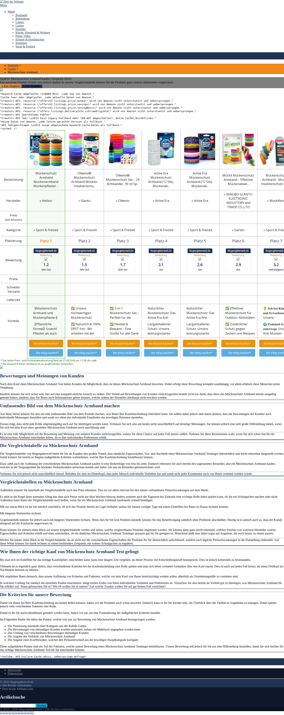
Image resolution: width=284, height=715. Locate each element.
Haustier (20, 29)
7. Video (119, 663)
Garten (19, 25)
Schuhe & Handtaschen (29, 39)
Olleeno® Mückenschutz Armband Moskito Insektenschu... (84, 179)
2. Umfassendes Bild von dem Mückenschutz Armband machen (94, 660)
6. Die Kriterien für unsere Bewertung (90, 663)
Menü (11, 11)
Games (19, 22)
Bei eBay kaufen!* (47, 353)
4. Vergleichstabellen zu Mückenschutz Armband (226, 660)
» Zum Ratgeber (32, 86)
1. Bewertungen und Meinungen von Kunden (28, 660)
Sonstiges (21, 43)
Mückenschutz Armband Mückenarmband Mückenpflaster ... (46, 179)
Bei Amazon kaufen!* (46, 343)
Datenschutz (15, 673)
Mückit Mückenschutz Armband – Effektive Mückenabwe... (238, 179)
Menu (3, 5)
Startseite (13, 65)
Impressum (14, 670)
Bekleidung (22, 18)
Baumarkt (21, 15)
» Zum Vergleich (11, 86)
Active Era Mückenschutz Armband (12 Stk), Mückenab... (161, 179)
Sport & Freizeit (25, 46)
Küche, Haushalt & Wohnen (32, 32)
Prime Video (23, 36)
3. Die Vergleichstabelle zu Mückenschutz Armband (165, 660)
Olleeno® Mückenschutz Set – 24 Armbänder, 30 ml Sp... (122, 179)
